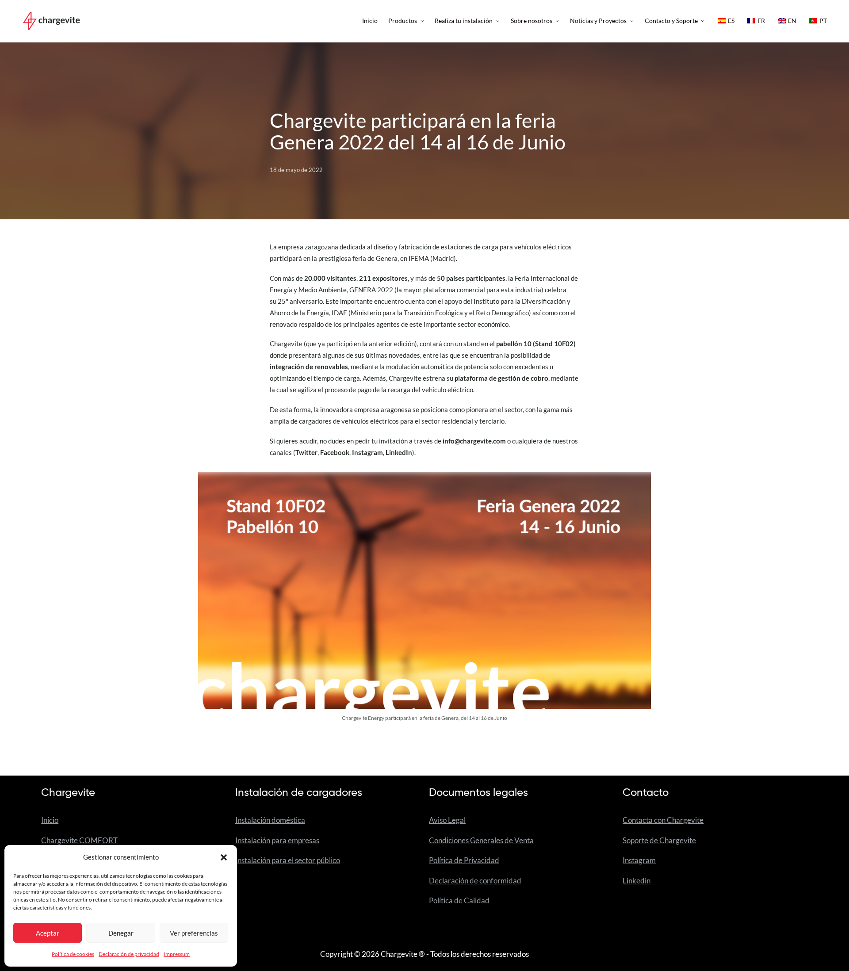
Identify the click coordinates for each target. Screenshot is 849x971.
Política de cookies (73, 954)
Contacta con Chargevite (663, 820)
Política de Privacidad (464, 860)
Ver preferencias (194, 933)
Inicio (49, 820)
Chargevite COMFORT (79, 840)
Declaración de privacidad (129, 954)
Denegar (121, 933)
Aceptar (47, 933)
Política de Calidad (459, 900)
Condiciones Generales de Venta (481, 840)
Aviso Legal (447, 820)
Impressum (177, 954)
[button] (223, 857)
